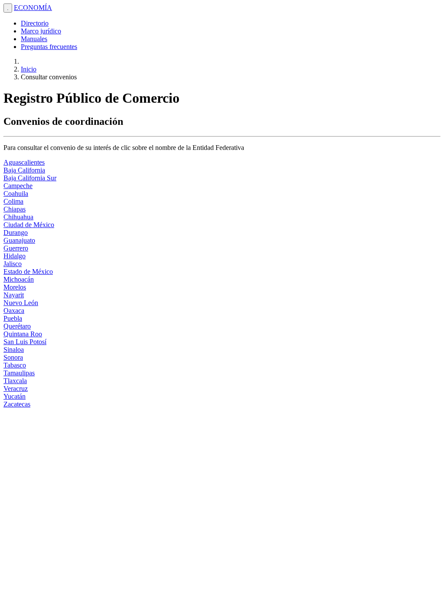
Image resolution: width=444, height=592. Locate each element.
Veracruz (15, 388)
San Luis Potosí (24, 341)
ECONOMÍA (33, 7)
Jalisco (12, 263)
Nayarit (13, 295)
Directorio (35, 23)
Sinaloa (13, 349)
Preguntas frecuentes (49, 46)
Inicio (28, 69)
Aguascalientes (24, 162)
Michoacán (18, 279)
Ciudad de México (28, 224)
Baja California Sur (29, 178)
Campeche (18, 185)
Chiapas (14, 209)
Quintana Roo (22, 334)
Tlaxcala (15, 380)
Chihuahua (18, 217)
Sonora (13, 357)
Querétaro (17, 326)
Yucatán (14, 396)
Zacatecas (16, 404)
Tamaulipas (19, 373)
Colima (13, 201)
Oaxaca (13, 310)
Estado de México (28, 271)
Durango (15, 232)
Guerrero (15, 248)
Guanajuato (19, 240)
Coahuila (15, 193)
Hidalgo (14, 256)
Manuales (34, 38)
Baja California (24, 170)
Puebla (12, 318)
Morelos (14, 287)
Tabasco (14, 365)
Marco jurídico (41, 31)
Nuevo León (20, 302)
